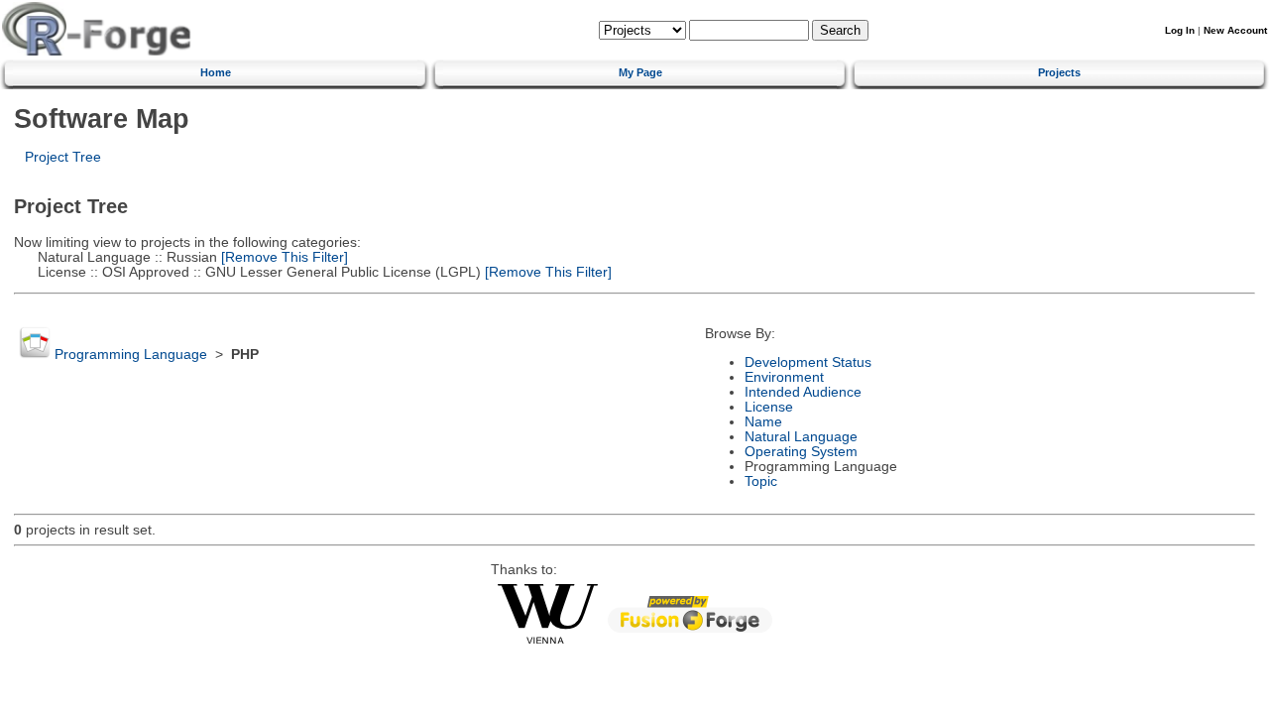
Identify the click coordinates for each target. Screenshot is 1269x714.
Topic (761, 481)
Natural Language (801, 436)
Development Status (808, 362)
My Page (640, 72)
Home (215, 72)
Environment (784, 377)
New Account (1235, 30)
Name (763, 422)
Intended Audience (803, 392)
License (769, 407)
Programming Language (131, 354)
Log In (1180, 30)
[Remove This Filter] (282, 257)
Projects (1059, 72)
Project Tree (63, 157)
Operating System (801, 451)
